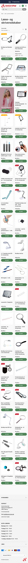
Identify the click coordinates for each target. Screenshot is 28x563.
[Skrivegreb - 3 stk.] (7, 270)
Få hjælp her (6, 110)
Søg (24, 9)
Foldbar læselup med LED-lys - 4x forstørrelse (6, 78)
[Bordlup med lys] (21, 245)
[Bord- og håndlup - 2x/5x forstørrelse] (7, 395)
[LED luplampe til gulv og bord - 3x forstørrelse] (7, 120)
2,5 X (16, 55)
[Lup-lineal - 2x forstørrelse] (7, 319)
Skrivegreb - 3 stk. (5, 277)
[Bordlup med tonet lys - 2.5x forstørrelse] (7, 343)
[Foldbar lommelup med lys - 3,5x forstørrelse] (7, 171)
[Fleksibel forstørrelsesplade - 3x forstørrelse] (21, 94)
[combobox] (14, 9)
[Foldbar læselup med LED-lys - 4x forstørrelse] (7, 68)
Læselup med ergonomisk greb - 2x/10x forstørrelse (20, 352)
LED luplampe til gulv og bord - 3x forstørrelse (6, 130)
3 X (19, 55)
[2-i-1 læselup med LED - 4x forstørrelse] (7, 245)
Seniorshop (6, 559)
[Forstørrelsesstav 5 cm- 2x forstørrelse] (21, 369)
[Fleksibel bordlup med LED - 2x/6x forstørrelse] (21, 195)
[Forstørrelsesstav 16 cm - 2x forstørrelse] (21, 294)
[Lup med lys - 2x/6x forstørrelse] (21, 319)
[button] (22, 5)
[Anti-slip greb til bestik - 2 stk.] (7, 444)
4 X (21, 55)
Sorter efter (3, 28)
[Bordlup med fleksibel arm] (7, 39)
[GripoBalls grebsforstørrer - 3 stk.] (7, 221)
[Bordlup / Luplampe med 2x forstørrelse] (21, 444)
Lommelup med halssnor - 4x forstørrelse (5, 378)
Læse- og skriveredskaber (9, 13)
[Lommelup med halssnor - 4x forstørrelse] (7, 369)
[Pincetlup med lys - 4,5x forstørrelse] (21, 395)
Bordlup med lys (19, 253)
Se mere (7, 58)
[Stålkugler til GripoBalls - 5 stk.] (7, 468)
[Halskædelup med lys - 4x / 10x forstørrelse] (21, 468)
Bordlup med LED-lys (6, 427)
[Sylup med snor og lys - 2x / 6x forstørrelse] (21, 171)
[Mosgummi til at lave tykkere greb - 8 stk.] (7, 146)
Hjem (2, 13)
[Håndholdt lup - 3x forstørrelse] (21, 419)
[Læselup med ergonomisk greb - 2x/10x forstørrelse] (21, 343)
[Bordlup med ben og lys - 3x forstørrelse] (21, 68)
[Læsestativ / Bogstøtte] (7, 294)
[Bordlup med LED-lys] (7, 419)
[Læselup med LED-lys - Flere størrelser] (21, 39)
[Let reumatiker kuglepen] (7, 195)
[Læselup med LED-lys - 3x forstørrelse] (21, 120)
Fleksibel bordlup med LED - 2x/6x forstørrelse (20, 204)
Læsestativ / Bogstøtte (6, 302)
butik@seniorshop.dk (9, 514)
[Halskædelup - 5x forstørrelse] (21, 270)
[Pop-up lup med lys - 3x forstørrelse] (21, 146)
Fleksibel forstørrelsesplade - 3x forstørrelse (21, 104)
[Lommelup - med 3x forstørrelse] (21, 221)
